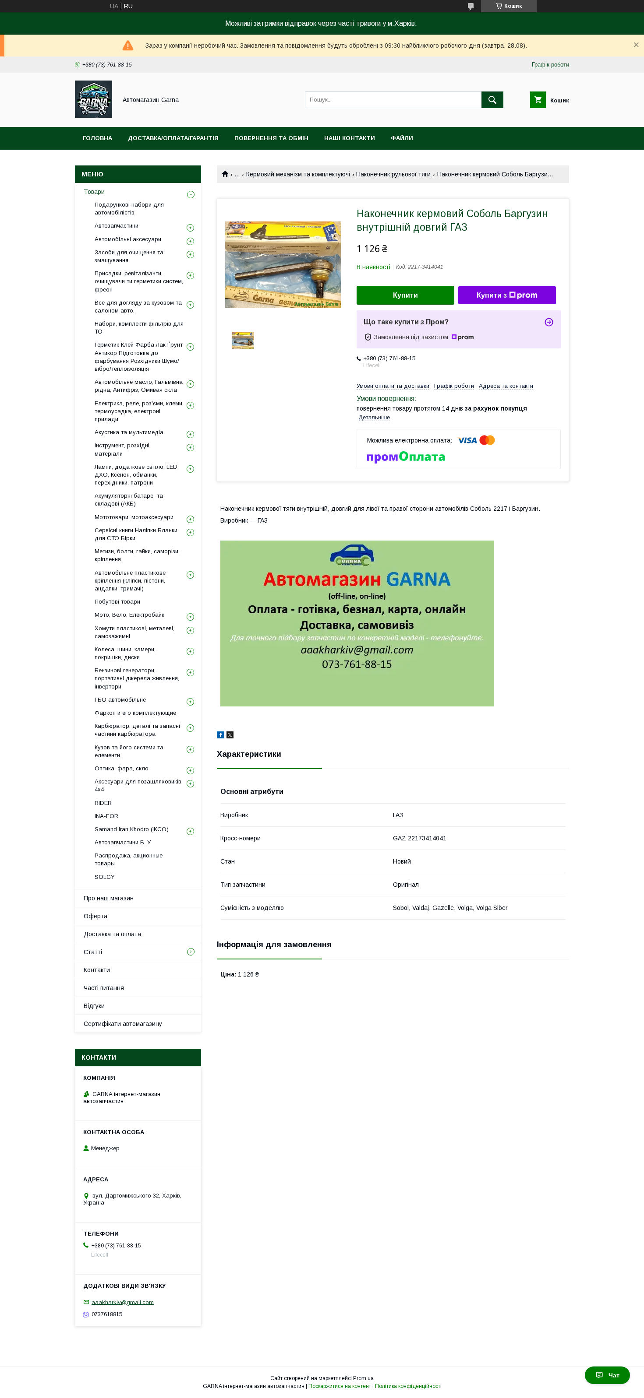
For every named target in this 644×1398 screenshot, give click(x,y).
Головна (97, 138)
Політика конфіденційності (408, 1386)
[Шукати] (492, 99)
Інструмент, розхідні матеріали (122, 449)
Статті (93, 951)
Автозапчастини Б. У (123, 842)
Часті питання (104, 987)
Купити (405, 295)
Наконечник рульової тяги (393, 174)
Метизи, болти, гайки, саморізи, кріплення (137, 555)
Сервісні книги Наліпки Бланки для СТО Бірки (136, 534)
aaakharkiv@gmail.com (123, 1302)
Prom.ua (363, 1378)
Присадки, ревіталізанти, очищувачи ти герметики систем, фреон (139, 281)
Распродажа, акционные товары (129, 859)
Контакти (97, 969)
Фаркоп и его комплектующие (135, 713)
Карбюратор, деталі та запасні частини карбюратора (137, 730)
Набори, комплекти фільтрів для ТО (139, 327)
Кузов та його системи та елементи (129, 751)
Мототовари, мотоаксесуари (134, 517)
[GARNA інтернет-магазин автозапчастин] (93, 115)
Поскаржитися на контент (339, 1386)
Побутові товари (117, 601)
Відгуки (94, 1005)
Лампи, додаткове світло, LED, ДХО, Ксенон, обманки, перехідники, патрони (137, 475)
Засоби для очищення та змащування (129, 256)
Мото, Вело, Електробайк (129, 614)
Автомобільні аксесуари (128, 239)
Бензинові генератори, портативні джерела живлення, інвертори (137, 678)
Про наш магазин (109, 898)
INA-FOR (106, 816)
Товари (94, 191)
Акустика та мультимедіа (129, 432)
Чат (614, 1375)
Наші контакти (349, 138)
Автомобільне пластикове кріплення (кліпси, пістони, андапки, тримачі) (130, 580)
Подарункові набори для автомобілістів (129, 208)
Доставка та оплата (112, 934)
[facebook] (220, 736)
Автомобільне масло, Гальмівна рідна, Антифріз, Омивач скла (139, 386)
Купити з (492, 295)
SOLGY (105, 877)
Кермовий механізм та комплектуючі (298, 174)
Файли (402, 138)
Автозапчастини (116, 225)
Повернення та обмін (271, 138)
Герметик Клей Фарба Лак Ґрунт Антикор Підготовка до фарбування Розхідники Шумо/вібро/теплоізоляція (139, 356)
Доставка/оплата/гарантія (173, 138)
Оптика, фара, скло (122, 768)
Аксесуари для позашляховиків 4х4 (138, 785)
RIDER (103, 803)
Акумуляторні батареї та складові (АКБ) (129, 499)
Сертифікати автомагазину (123, 1023)
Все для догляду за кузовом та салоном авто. (138, 306)
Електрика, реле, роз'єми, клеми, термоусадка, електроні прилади (139, 411)
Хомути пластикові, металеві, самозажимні (134, 632)
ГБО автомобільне (120, 699)
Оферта (95, 916)
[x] (230, 736)
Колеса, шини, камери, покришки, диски (125, 653)
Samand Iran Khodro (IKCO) (132, 829)
